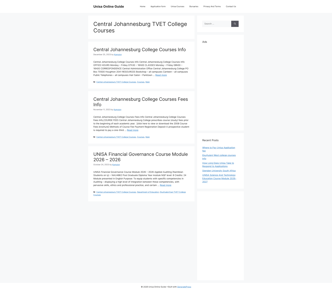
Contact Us (231, 6)
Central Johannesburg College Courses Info (139, 49)
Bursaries (193, 6)
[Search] (235, 24)
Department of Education (148, 192)
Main (148, 82)
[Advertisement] (220, 86)
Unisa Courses (177, 6)
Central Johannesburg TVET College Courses (116, 82)
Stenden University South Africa (219, 170)
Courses (140, 82)
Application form (158, 6)
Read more (161, 75)
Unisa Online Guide (108, 6)
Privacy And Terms (212, 6)
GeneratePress (184, 287)
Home (142, 6)
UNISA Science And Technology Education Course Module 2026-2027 (219, 178)
